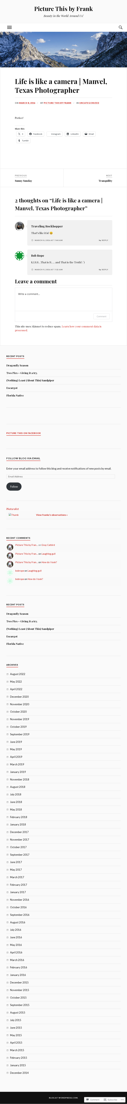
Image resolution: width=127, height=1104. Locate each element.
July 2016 (15, 929)
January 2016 (18, 975)
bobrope (19, 570)
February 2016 (18, 967)
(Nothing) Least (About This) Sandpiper (30, 380)
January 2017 (18, 892)
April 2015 (16, 1042)
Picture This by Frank (63, 8)
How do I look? (49, 562)
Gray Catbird (48, 545)
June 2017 (16, 862)
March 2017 (17, 877)
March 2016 (17, 960)
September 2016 (19, 914)
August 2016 (17, 922)
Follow (14, 486)
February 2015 (18, 1057)
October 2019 (18, 726)
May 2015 (16, 1035)
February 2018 (18, 817)
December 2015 (19, 982)
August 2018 (17, 786)
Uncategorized (89, 103)
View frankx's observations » (52, 514)
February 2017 (18, 884)
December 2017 (19, 832)
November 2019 (19, 719)
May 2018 (16, 809)
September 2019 (19, 734)
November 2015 (19, 990)
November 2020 (19, 704)
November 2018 (19, 779)
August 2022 (17, 674)
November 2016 (19, 899)
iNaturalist (12, 509)
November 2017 (19, 839)
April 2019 (16, 756)
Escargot (12, 388)
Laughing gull (48, 553)
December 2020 (19, 696)
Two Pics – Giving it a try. (21, 373)
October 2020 (18, 711)
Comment (101, 316)
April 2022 (16, 689)
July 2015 (15, 1020)
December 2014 (19, 1072)
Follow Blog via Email (23, 458)
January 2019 (18, 772)
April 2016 (16, 952)
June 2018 (16, 802)
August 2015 (17, 1012)
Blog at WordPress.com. (63, 1098)
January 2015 (18, 1065)
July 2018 (15, 794)
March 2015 (17, 1050)
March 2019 (17, 764)
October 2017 (18, 847)
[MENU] (9, 27)
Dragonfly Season (17, 365)
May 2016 (16, 944)
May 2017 (16, 869)
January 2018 (18, 824)
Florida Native (15, 395)
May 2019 (16, 749)
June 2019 (16, 741)
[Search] (117, 27)
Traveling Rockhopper (47, 226)
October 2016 (18, 907)
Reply (105, 240)
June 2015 (16, 1027)
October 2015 (18, 997)
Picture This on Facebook (23, 433)
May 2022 (16, 681)
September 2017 (19, 854)
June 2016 (16, 937)
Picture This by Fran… (26, 545)
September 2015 (19, 1005)
